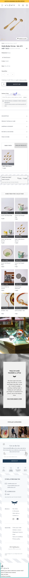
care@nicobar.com (12, 483)
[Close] (1, 564)
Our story (15, 508)
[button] (23, 5)
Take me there (4, 574)
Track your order (17, 527)
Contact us (15, 515)
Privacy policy (16, 539)
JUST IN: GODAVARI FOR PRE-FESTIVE (14, 1)
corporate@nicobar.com (13, 485)
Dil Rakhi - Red (4, 310)
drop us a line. (23, 80)
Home (3, 43)
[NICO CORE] (22, 427)
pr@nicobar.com (11, 487)
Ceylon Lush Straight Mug (19, 216)
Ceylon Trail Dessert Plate (5, 263)
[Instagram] (13, 519)
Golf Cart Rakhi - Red (20, 310)
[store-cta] (14, 335)
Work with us (16, 513)
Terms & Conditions (18, 536)
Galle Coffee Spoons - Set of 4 (7, 166)
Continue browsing (5, 576)
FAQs (14, 534)
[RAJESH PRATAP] (13, 427)
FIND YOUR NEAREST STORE (14, 399)
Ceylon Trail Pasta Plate (6, 215)
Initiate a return (17, 530)
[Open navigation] (2, 5)
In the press (16, 511)
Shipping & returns (18, 532)
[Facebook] (17, 519)
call (17, 80)
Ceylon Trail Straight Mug (19, 263)
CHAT (8, 494)
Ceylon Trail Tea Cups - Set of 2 (6, 240)
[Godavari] (4, 427)
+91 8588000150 (11, 491)
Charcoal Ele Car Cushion (5, 287)
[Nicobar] (10, 5)
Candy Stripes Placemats (18, 287)
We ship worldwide (11, 470)
